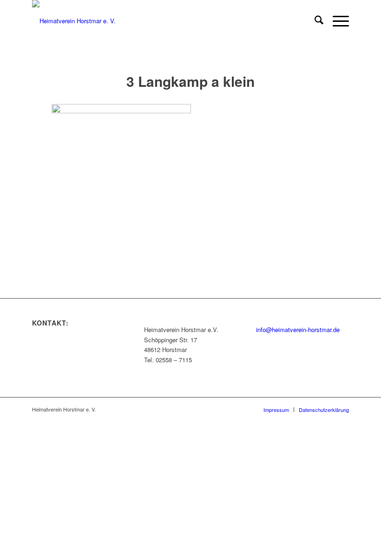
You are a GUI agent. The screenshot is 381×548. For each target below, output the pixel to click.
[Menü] (336, 21)
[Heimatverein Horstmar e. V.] (74, 21)
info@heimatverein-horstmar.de (298, 329)
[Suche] (314, 21)
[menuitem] (314, 21)
